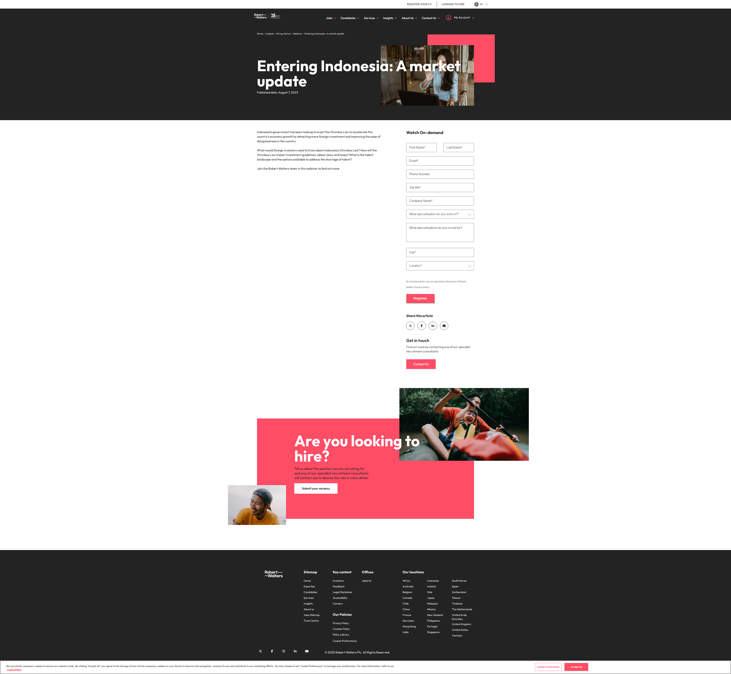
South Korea (459, 580)
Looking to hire (453, 4)
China (406, 609)
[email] (444, 326)
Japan (431, 598)
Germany (408, 620)
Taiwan (456, 598)
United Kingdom (461, 624)
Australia (408, 586)
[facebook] (421, 326)
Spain (455, 586)
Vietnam (457, 635)
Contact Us (429, 18)
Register (420, 298)
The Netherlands (462, 609)
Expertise (309, 586)
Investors (338, 580)
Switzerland (459, 592)
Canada (407, 598)
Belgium (407, 592)
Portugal (432, 626)
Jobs (329, 18)
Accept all (576, 666)
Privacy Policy (422, 287)
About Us (408, 18)
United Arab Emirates (459, 617)
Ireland (431, 586)
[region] (365, 667)
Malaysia (432, 603)
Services (369, 18)
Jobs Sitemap (312, 615)
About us (309, 609)
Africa (406, 580)
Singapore (433, 632)
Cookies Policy (341, 629)
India (406, 632)
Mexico (431, 609)
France (407, 615)
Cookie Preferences (345, 641)
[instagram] (283, 651)
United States (460, 630)
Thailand (457, 603)
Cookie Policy (14, 669)
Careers (338, 603)
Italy (429, 592)
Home (307, 580)
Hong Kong (409, 626)
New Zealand (435, 615)
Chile (406, 603)
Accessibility (340, 598)
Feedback (339, 586)
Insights (388, 18)
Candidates (348, 18)
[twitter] (410, 326)
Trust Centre (311, 620)
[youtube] (306, 651)
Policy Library (341, 634)
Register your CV (419, 4)
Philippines (433, 620)
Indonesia (433, 580)
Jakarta (366, 580)
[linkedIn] (433, 326)
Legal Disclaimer (343, 592)
